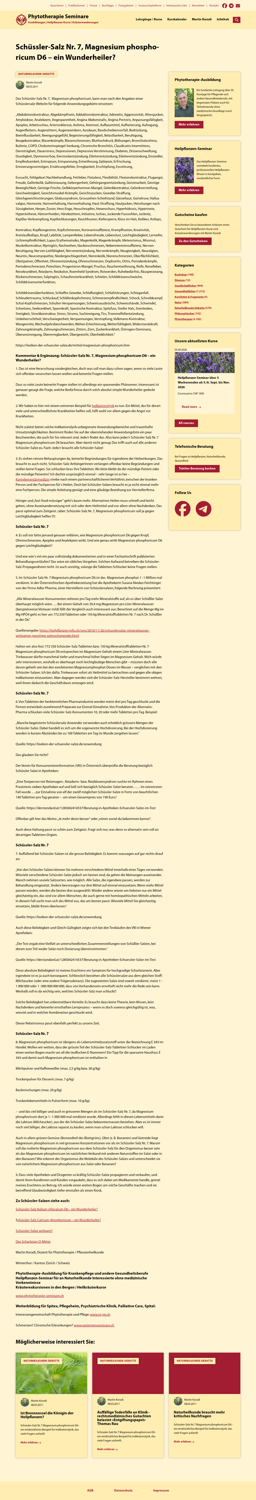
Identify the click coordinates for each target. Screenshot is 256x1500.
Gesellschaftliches (185, 286)
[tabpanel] (51, 1405)
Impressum (161, 1490)
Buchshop (181, 274)
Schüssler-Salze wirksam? (34, 1231)
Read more (189, 407)
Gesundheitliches (185, 291)
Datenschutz (123, 1490)
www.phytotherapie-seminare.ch (40, 1296)
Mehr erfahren (189, 124)
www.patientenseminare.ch (94, 1325)
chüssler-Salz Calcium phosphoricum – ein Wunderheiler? (59, 1220)
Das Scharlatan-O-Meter (33, 1242)
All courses (186, 423)
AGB (90, 1490)
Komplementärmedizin (33, 479)
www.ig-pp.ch (100, 1315)
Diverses (180, 280)
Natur (178, 302)
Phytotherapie (183, 319)
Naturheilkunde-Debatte (36, 74)
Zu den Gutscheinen (193, 241)
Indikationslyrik (103, 406)
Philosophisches (184, 313)
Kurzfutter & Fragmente (189, 297)
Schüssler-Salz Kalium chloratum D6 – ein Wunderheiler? (57, 1209)
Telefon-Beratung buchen (197, 468)
